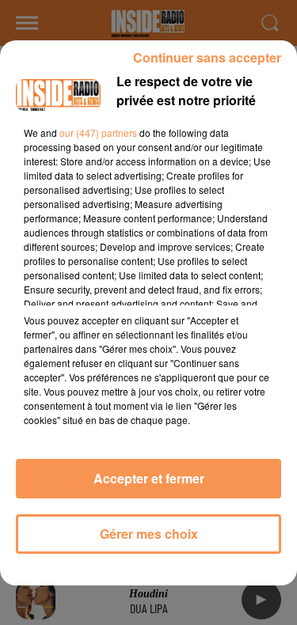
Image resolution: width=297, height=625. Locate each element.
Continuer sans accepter (207, 57)
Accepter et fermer (148, 478)
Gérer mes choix (149, 534)
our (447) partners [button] (98, 132)
